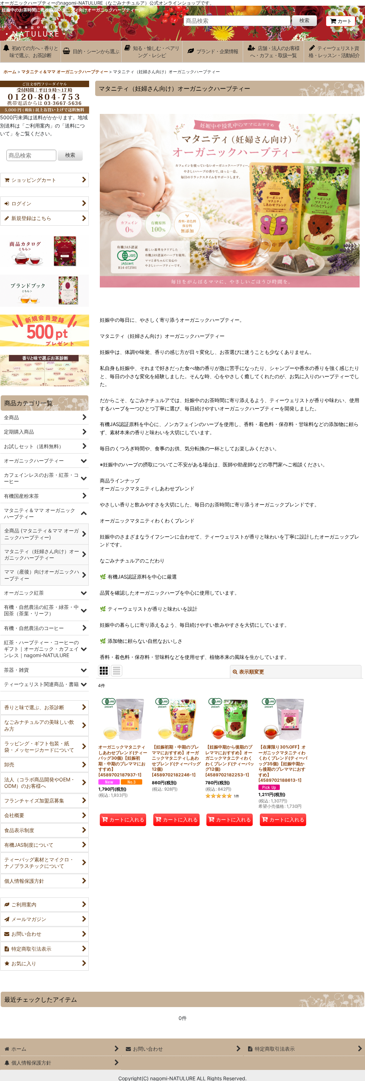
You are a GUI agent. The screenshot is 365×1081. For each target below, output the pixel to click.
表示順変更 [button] (251, 672)
